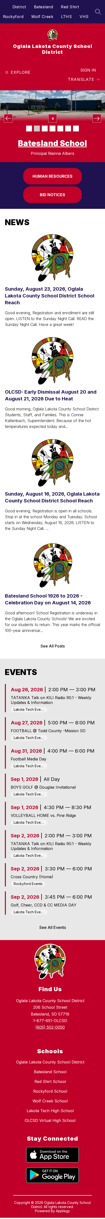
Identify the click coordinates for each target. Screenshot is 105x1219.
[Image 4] (52, 128)
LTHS (66, 16)
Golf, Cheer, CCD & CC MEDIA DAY (43, 905)
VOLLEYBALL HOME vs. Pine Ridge (43, 815)
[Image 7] (76, 128)
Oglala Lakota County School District (50, 1062)
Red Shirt (70, 6)
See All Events (52, 927)
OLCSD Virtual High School (50, 1120)
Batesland (43, 6)
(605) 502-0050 (50, 1027)
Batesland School (50, 1071)
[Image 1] (29, 128)
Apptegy (63, 1211)
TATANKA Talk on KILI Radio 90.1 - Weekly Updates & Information (51, 700)
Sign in (88, 70)
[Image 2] (37, 128)
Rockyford (13, 16)
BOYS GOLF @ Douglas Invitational (43, 787)
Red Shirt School (52, 143)
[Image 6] (68, 128)
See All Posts (53, 646)
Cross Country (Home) (32, 876)
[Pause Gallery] (52, 118)
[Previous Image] (8, 118)
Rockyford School (50, 1091)
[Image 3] (45, 128)
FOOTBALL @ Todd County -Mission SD (48, 730)
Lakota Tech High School (50, 1110)
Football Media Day (28, 759)
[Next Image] (97, 118)
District (19, 6)
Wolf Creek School (50, 1101)
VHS (84, 16)
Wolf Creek (42, 16)
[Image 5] (60, 128)
